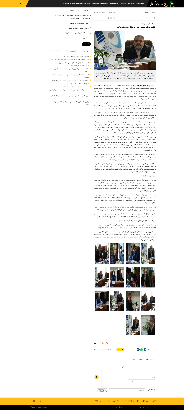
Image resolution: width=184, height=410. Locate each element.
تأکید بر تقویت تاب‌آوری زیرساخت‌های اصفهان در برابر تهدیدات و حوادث (70, 76)
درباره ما (146, 401)
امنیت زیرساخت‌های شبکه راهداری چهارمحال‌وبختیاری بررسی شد (70, 59)
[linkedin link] (138, 349)
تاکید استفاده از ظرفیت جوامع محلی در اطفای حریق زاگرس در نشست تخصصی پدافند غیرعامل (71, 64)
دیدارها (147, 12)
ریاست (154, 12)
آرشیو (129, 401)
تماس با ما (153, 401)
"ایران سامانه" (34, 407)
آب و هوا (123, 401)
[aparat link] (40, 401)
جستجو (134, 401)
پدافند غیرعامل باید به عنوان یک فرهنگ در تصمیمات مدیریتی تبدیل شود (69, 91)
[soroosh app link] (34, 401)
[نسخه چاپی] (108, 18)
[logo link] (157, 4)
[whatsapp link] (141, 349)
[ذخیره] (114, 18)
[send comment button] (96, 377)
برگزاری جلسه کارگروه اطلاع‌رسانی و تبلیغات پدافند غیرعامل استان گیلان (70, 103)
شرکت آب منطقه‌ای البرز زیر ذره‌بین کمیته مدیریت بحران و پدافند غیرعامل (70, 70)
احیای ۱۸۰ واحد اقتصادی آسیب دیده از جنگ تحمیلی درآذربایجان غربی (70, 97)
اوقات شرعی (116, 401)
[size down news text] (154, 18)
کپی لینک (120, 350)
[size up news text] (148, 18)
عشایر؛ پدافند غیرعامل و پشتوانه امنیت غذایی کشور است (72, 86)
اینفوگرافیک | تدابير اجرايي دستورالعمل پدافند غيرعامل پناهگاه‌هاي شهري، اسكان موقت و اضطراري (70, 82)
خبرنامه (109, 401)
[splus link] (145, 349)
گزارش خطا (97, 343)
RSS (96, 401)
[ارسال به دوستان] (111, 18)
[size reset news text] (150, 18)
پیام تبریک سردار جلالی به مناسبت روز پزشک (76, 56)
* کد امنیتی (151, 390)
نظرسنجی (102, 401)
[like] (107, 343)
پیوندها (140, 401)
